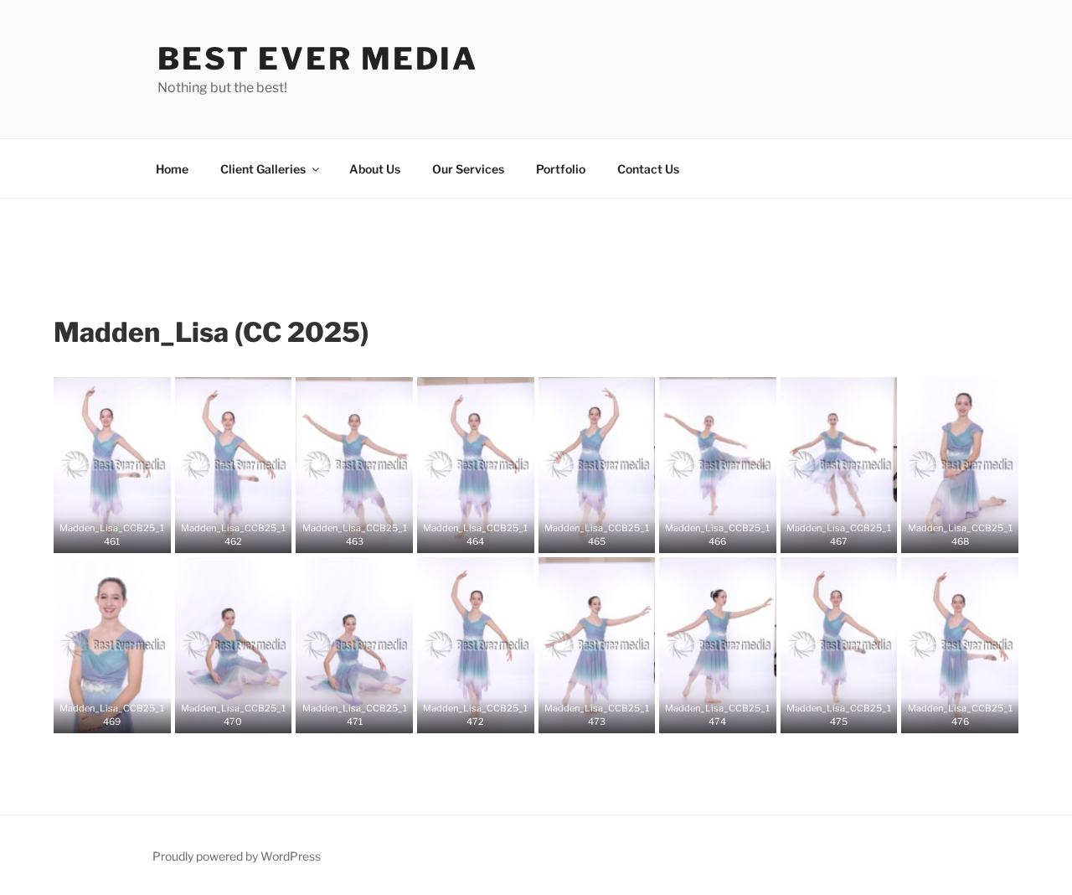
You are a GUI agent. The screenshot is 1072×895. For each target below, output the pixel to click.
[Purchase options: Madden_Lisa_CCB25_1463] (366, 535)
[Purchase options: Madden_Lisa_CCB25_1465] (608, 535)
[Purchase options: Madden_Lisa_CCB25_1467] (851, 535)
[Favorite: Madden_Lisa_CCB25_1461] (99, 535)
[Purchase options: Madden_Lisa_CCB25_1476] (972, 715)
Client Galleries (263, 169)
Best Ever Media (317, 58)
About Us (374, 169)
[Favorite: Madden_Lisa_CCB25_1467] (826, 535)
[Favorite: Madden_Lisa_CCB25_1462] (220, 535)
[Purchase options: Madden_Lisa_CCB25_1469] (124, 715)
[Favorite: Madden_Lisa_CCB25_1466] (705, 535)
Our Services (468, 169)
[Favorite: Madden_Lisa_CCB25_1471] (341, 715)
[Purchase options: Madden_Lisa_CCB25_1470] (245, 715)
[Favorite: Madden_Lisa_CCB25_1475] (826, 715)
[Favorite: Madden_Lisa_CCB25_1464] (463, 535)
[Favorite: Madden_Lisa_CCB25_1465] (583, 535)
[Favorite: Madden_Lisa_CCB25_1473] (583, 715)
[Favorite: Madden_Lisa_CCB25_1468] (947, 535)
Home (172, 169)
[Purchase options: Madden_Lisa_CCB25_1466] (730, 535)
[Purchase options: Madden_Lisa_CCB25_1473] (608, 715)
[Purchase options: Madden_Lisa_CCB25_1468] (972, 535)
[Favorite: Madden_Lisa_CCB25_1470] (220, 715)
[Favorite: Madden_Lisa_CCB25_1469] (99, 715)
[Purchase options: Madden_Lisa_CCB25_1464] (488, 535)
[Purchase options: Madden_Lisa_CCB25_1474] (730, 715)
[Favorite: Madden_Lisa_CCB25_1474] (705, 715)
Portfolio (560, 169)
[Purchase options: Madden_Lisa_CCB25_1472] (488, 715)
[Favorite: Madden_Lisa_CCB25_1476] (947, 715)
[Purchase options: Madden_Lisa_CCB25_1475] (851, 715)
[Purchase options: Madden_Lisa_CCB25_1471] (366, 715)
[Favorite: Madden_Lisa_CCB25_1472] (463, 715)
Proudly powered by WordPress (236, 856)
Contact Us (648, 169)
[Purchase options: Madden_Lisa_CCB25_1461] (124, 535)
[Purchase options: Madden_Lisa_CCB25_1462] (245, 535)
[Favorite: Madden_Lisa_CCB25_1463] (341, 535)
